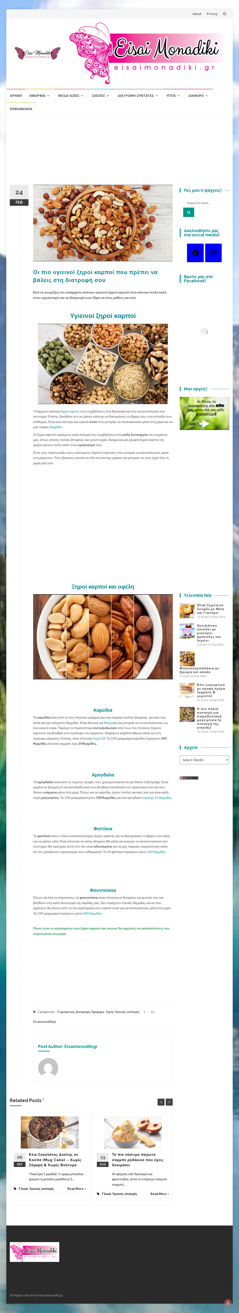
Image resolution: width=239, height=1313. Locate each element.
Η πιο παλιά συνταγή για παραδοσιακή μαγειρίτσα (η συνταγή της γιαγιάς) (209, 718)
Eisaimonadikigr (44, 1021)
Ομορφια (37, 95)
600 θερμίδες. (93, 913)
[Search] (188, 212)
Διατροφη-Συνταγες (136, 95)
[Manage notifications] (228, 1302)
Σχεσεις (98, 95)
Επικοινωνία (21, 109)
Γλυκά (23, 1189)
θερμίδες (56, 427)
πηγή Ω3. (99, 738)
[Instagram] (213, 253)
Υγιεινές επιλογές (127, 1012)
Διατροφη (83, 1012)
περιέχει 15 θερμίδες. (157, 798)
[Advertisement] (119, 152)
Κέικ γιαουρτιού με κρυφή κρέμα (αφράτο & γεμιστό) (211, 690)
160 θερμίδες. (156, 852)
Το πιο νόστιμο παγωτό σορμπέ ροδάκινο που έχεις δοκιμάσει (138, 1159)
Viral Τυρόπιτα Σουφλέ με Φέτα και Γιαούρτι (210, 609)
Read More (75, 1189)
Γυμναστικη (65, 1012)
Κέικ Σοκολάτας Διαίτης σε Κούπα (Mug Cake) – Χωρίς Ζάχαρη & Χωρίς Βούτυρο (55, 1159)
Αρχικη (16, 95)
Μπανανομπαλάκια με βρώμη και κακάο (199, 670)
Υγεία (171, 95)
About (197, 14)
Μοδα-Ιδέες (68, 95)
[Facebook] (195, 253)
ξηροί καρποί (70, 411)
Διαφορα (196, 95)
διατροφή (110, 723)
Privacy (212, 14)
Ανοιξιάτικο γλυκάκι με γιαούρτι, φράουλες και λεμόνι (209, 633)
